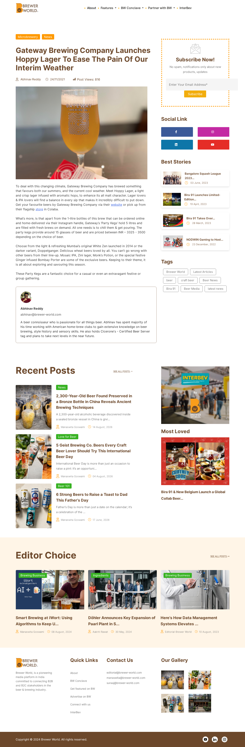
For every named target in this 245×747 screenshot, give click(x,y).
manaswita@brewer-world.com (126, 677)
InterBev (186, 8)
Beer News (210, 280)
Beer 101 (64, 486)
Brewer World (175, 272)
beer (169, 280)
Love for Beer (67, 436)
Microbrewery (28, 37)
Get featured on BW (82, 688)
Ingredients (28, 575)
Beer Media (191, 288)
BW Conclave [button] (131, 8)
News (48, 37)
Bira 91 (171, 288)
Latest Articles (203, 272)
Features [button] (107, 8)
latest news (215, 288)
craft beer (187, 280)
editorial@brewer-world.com (124, 672)
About (91, 8)
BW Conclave (78, 680)
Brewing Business (105, 575)
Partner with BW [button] (160, 8)
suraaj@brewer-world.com (123, 682)
